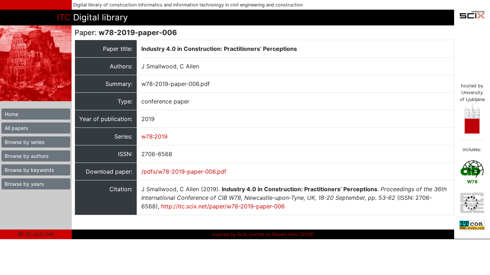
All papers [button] (16, 128)
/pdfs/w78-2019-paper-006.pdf (183, 171)
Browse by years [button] (24, 184)
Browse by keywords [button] (29, 170)
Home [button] (11, 114)
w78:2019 (154, 136)
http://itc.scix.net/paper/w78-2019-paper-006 (223, 206)
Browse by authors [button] (26, 156)
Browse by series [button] (24, 142)
